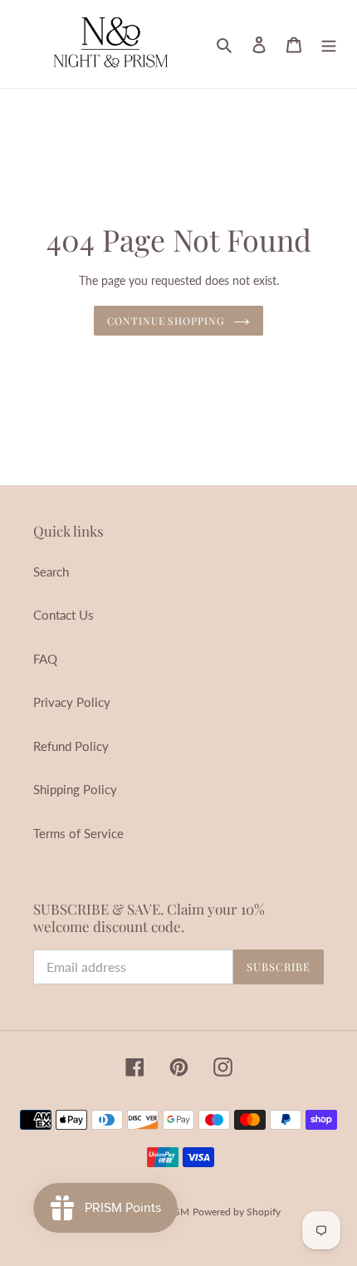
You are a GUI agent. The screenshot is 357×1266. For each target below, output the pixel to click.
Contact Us (63, 614)
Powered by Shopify (237, 1211)
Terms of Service (78, 833)
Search (51, 571)
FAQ (45, 658)
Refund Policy (71, 745)
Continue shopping (166, 320)
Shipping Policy (75, 789)
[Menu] (328, 43)
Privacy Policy (71, 701)
